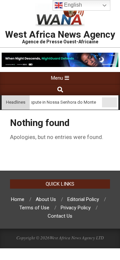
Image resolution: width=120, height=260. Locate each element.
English (72, 5)
